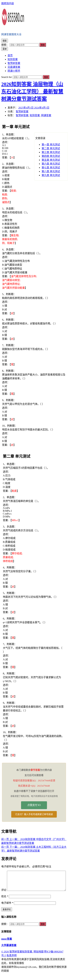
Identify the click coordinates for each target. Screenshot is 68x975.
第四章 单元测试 (51, 156)
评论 (3, 890)
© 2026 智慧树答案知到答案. (17, 951)
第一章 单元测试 (51, 144)
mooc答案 (6, 938)
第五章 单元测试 (51, 160)
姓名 (4, 896)
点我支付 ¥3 (34, 805)
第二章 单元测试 (51, 148)
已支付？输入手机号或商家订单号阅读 (34, 814)
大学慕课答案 (8, 945)
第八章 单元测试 (51, 171)
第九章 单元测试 (51, 175)
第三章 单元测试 (51, 152)
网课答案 (46, 115)
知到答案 (35, 115)
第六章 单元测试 (51, 163)
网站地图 (39, 951)
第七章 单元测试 (51, 167)
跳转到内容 (7, 3)
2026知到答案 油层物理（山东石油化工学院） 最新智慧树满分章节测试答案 (32, 91)
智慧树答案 (22, 111)
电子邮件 (7, 903)
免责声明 (11, 955)
